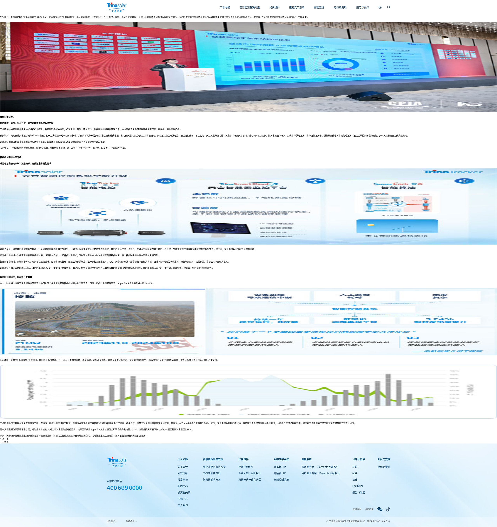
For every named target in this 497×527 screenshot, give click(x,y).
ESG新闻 (357, 486)
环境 (354, 467)
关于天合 (183, 467)
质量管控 (183, 479)
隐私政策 (369, 509)
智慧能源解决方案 (250, 7)
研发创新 (183, 473)
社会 (354, 473)
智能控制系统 (281, 479)
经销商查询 (384, 467)
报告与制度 (358, 492)
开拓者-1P (280, 467)
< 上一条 (4, 438)
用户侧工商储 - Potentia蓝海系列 (321, 473)
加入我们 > (112, 521)
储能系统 (319, 7)
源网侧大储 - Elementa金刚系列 (320, 467)
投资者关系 (184, 492)
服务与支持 (362, 7)
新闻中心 (183, 486)
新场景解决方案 (212, 479)
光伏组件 (274, 7)
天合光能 (225, 7)
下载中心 (183, 499)
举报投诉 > (131, 521)
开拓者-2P (280, 473)
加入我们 (183, 505)
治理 (354, 479)
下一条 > (4, 441)
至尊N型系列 (245, 467)
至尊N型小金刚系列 (249, 473)
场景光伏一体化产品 (249, 479)
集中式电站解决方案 (214, 467)
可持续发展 (340, 7)
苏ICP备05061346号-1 (378, 521)
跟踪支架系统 (296, 7)
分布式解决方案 (212, 473)
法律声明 (357, 509)
